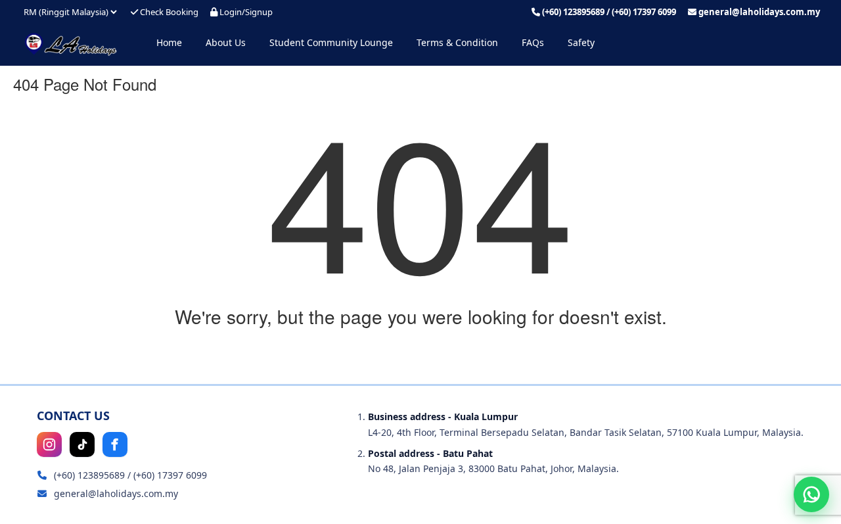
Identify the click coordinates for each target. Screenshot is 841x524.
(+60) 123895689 (573, 12)
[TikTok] (82, 444)
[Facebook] (114, 444)
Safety (581, 42)
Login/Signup (245, 12)
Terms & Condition (457, 42)
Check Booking (168, 12)
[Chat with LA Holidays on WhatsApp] (811, 494)
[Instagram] (49, 444)
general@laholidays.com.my (759, 12)
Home (169, 42)
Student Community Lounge (331, 42)
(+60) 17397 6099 (644, 12)
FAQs (533, 42)
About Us (226, 42)
